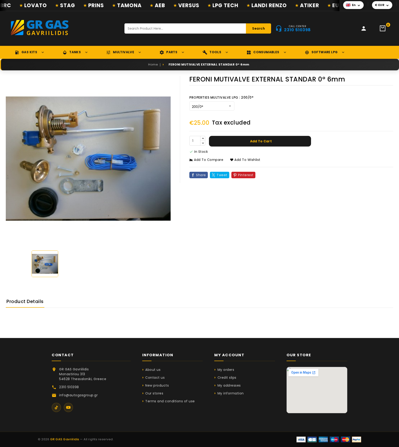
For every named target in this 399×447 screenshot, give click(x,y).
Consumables (266, 52)
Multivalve (123, 52)
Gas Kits (29, 52)
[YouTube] (68, 407)
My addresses (229, 385)
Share (201, 175)
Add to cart (260, 141)
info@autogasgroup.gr (78, 395)
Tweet (222, 175)
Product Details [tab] (25, 301)
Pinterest (246, 175)
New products (157, 385)
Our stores (154, 393)
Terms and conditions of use (170, 401)
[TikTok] (56, 407)
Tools (215, 52)
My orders (226, 369)
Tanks (75, 52)
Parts (171, 52)
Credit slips (227, 377)
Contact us (155, 377)
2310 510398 (69, 387)
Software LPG (324, 52)
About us (152, 369)
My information (231, 393)
